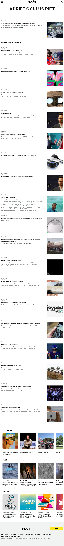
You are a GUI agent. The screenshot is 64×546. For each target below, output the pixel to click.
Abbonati (57, 528)
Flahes (5, 460)
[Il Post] (32, 1)
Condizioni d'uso (47, 534)
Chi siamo (4, 534)
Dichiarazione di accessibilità (10, 536)
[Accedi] (62, 2)
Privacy (20, 534)
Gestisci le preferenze (32, 534)
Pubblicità (13, 534)
